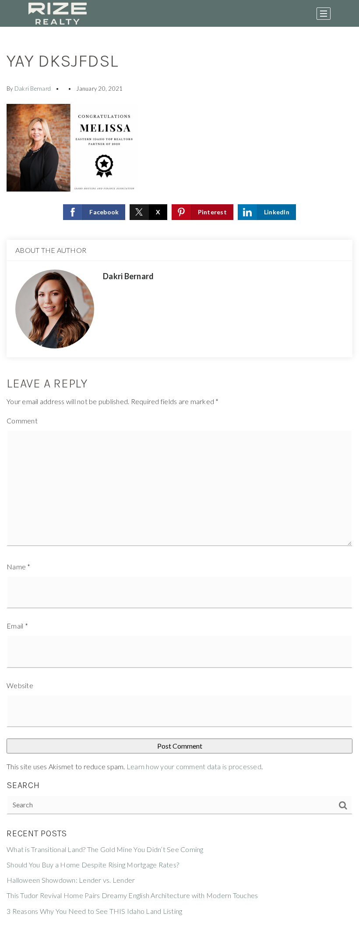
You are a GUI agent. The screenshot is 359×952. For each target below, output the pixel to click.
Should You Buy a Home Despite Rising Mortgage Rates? (93, 864)
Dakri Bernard (32, 88)
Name (19, 566)
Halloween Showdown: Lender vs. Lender (71, 880)
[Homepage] (57, 14)
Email (17, 626)
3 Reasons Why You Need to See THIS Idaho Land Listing (94, 911)
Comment (22, 420)
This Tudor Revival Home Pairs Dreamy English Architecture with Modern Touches (132, 895)
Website (20, 685)
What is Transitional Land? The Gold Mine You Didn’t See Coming (105, 849)
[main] (179, 489)
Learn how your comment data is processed (194, 766)
